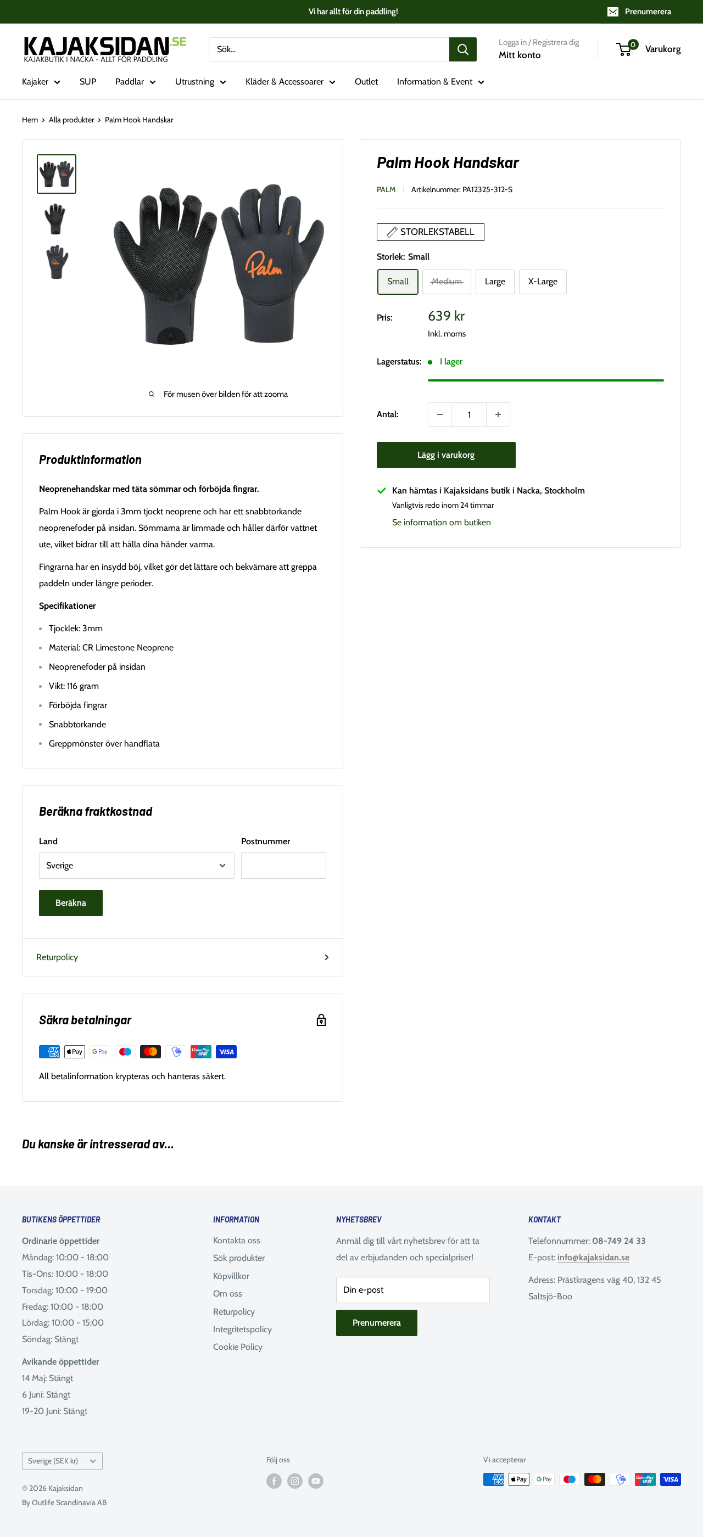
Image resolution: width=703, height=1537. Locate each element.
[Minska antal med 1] (439, 414)
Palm (386, 189)
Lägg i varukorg (446, 455)
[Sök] (463, 49)
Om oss (227, 1293)
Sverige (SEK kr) (53, 1460)
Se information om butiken (441, 523)
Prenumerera (648, 11)
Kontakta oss (236, 1240)
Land (48, 841)
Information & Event (434, 81)
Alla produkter (71, 120)
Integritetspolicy (242, 1329)
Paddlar (129, 81)
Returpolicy (57, 957)
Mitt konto (520, 54)
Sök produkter (239, 1258)
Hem (30, 120)
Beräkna (70, 902)
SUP (88, 81)
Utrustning (194, 81)
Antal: (387, 415)
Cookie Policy (238, 1347)
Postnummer (265, 841)
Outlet (366, 81)
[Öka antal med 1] (498, 414)
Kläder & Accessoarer (284, 81)
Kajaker (35, 81)
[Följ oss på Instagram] (295, 1481)
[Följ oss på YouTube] (315, 1481)
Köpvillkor (231, 1276)
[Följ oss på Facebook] (274, 1481)
